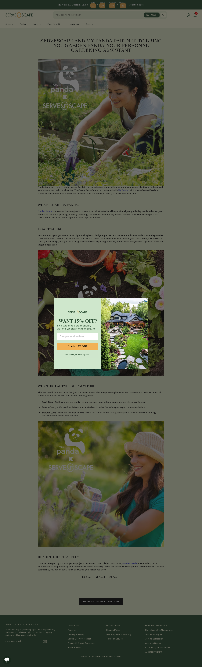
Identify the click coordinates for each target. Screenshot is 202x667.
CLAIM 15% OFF (77, 346)
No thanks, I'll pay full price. (77, 354)
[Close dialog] (146, 300)
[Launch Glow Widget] (7, 660)
